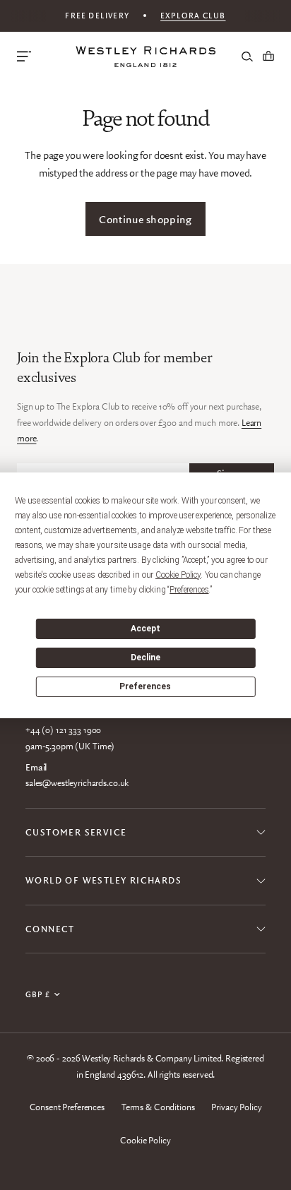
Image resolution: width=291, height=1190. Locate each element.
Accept (145, 628)
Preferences (145, 686)
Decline (145, 657)
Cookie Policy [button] (178, 575)
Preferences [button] (189, 590)
